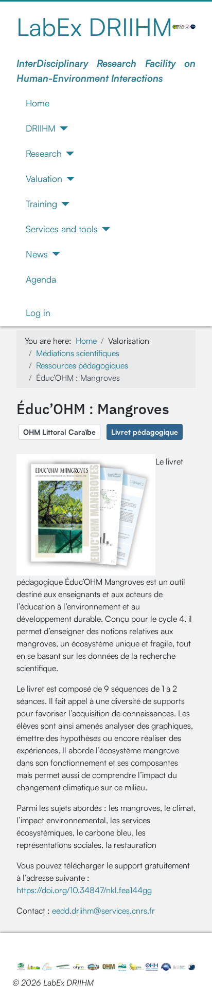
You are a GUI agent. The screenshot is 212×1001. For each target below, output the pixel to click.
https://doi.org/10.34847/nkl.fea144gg (85, 890)
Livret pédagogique (144, 432)
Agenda (41, 279)
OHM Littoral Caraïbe (59, 432)
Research (44, 153)
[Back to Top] (194, 982)
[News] (54, 254)
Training (41, 203)
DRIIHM (41, 128)
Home (37, 102)
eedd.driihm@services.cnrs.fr (103, 910)
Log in (38, 312)
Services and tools (62, 228)
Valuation (44, 178)
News (37, 253)
